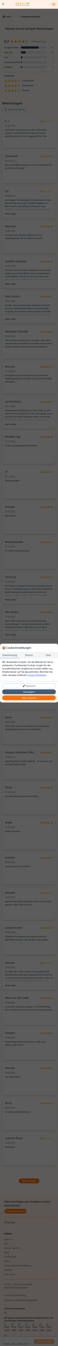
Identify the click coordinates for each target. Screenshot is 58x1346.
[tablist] (29, 655)
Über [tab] (48, 655)
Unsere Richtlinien (37, 674)
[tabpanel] (29, 668)
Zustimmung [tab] (9, 655)
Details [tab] (29, 655)
